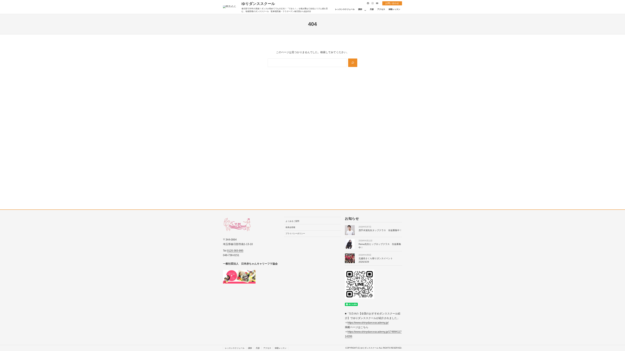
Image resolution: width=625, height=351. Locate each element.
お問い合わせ (392, 3)
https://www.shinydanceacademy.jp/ (368, 322)
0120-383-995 (235, 250)
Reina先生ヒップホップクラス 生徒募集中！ (380, 246)
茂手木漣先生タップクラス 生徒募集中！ (380, 230)
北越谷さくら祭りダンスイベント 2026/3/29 (377, 260)
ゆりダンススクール (258, 4)
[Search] (352, 62)
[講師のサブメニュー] (365, 9)
